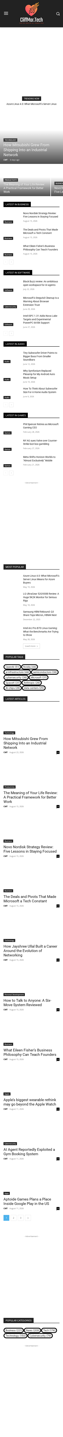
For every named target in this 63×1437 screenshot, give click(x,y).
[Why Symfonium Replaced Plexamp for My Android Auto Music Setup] (12, 375)
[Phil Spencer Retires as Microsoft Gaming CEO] (12, 428)
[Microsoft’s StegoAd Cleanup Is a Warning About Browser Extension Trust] (12, 302)
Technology (10, 140)
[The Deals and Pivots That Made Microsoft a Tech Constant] (12, 234)
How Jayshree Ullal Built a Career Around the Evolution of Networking (30, 950)
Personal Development (14, 994)
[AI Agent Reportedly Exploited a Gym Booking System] (31, 1131)
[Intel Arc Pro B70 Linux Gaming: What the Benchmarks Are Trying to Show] (12, 632)
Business (8, 222)
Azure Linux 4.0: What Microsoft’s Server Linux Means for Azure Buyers (41, 579)
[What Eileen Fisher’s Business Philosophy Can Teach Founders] (12, 250)
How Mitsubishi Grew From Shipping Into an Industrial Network (26, 743)
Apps (7, 1193)
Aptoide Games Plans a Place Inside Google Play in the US (27, 1201)
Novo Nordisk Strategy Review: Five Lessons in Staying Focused (30, 849)
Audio (7, 361)
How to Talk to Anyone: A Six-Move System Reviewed (27, 1002)
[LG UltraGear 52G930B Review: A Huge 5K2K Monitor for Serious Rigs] (12, 598)
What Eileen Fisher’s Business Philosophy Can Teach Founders (30, 1052)
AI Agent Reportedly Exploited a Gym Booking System (29, 1151)
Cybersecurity (10, 306)
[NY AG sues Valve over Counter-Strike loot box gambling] (12, 445)
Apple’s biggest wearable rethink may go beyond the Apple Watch (30, 1102)
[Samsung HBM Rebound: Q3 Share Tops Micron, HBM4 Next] (12, 616)
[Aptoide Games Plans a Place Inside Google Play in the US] (31, 1181)
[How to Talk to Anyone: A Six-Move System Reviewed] (31, 982)
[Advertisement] (31, 61)
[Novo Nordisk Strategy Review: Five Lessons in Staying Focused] (12, 217)
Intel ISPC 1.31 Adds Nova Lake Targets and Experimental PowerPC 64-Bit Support (40, 319)
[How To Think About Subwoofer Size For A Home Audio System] (12, 393)
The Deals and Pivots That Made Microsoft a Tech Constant (30, 899)
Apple (7, 1094)
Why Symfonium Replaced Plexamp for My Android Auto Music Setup (39, 374)
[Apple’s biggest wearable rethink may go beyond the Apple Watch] (31, 1081)
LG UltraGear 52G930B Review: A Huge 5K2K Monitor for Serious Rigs (41, 597)
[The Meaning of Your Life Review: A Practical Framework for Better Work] (25, 180)
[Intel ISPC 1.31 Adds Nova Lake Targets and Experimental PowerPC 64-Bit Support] (12, 320)
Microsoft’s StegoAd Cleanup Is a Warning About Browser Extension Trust (41, 301)
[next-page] (11, 262)
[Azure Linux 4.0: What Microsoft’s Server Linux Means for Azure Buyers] (12, 580)
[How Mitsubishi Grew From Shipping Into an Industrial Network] (31, 136)
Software (8, 290)
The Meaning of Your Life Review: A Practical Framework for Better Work (31, 797)
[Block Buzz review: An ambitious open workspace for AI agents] (12, 286)
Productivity (11, 180)
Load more (30, 645)
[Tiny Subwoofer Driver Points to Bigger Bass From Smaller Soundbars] (12, 357)
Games (7, 433)
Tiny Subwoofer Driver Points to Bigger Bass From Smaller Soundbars (40, 356)
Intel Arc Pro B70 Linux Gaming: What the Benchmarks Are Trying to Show (40, 631)
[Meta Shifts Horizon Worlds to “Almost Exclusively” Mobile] (12, 461)
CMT (6, 752)
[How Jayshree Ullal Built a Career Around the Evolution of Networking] (31, 928)
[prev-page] (6, 262)
